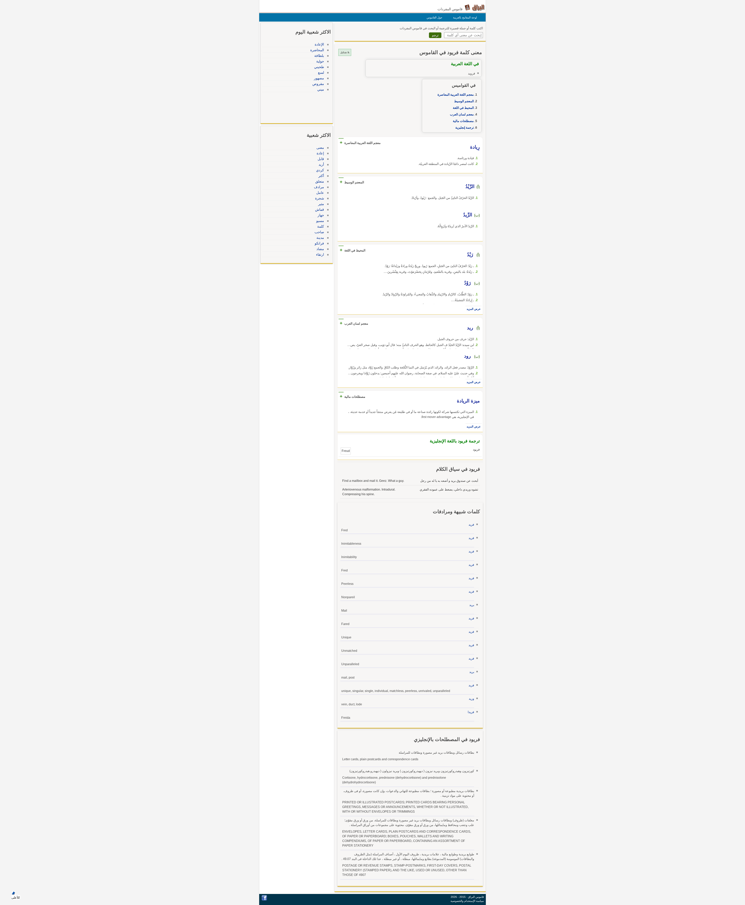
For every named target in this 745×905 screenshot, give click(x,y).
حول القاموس (434, 17)
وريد (471, 698)
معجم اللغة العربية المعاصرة (455, 94)
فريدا (471, 712)
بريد (471, 605)
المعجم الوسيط (464, 101)
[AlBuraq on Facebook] (264, 899)
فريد (471, 524)
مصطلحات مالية (463, 121)
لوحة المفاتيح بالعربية (465, 17)
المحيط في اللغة (463, 107)
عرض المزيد (474, 308)
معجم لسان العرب (462, 114)
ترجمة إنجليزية (464, 127)
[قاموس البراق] (474, 7)
